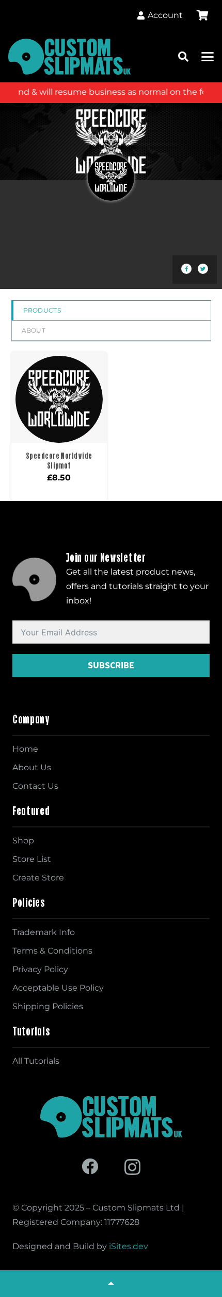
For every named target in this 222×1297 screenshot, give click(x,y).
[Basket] (202, 15)
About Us (31, 767)
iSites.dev (128, 1246)
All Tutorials (35, 1061)
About (34, 330)
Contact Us (35, 786)
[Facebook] (90, 1166)
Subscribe (111, 665)
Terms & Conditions (52, 951)
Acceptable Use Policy (58, 988)
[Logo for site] (69, 57)
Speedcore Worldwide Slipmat (59, 460)
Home (25, 749)
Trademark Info (43, 932)
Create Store (38, 878)
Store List (31, 859)
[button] (183, 56)
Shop (23, 840)
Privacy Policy (40, 969)
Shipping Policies (47, 1006)
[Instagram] (132, 1167)
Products (42, 310)
